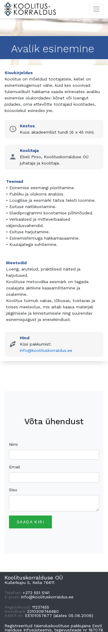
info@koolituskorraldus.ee (46, 350)
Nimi (13, 444)
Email (14, 466)
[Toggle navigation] (96, 9)
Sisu (13, 489)
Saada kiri (30, 521)
